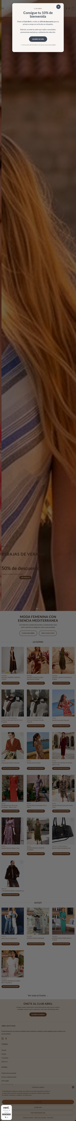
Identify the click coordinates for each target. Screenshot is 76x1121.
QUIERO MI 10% (38, 39)
